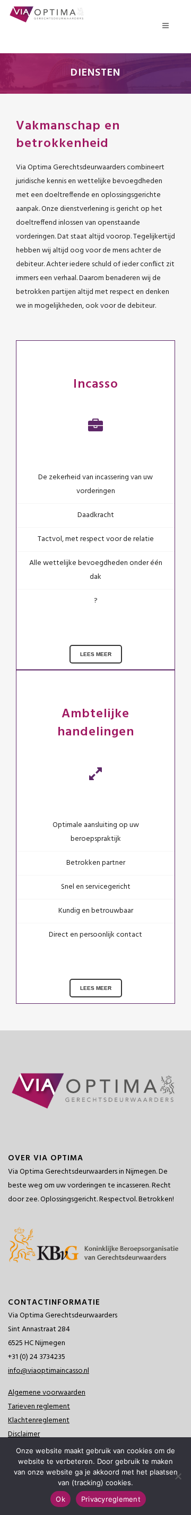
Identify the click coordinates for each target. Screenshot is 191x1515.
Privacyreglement (111, 1499)
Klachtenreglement (39, 1420)
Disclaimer (24, 1434)
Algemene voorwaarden (46, 1393)
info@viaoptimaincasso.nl (48, 1371)
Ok (60, 1499)
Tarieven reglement (39, 1407)
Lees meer (95, 654)
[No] (177, 1476)
